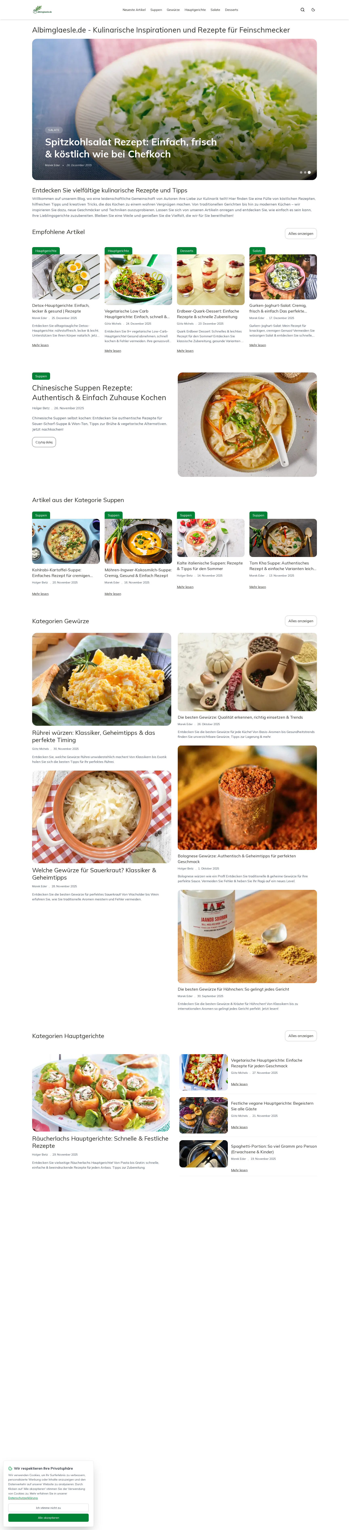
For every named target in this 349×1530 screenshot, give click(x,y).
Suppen (156, 10)
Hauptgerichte (195, 10)
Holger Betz (40, 582)
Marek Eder (52, 165)
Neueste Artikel (134, 10)
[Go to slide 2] (305, 172)
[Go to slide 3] (309, 172)
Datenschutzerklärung (23, 1498)
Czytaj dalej (44, 442)
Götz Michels (113, 323)
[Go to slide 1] (301, 172)
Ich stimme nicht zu (48, 1508)
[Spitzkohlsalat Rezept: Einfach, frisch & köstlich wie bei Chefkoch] (174, 109)
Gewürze (173, 10)
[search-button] (302, 9)
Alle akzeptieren (48, 1518)
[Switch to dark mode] (313, 9)
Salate (215, 10)
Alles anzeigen (300, 233)
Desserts (231, 10)
